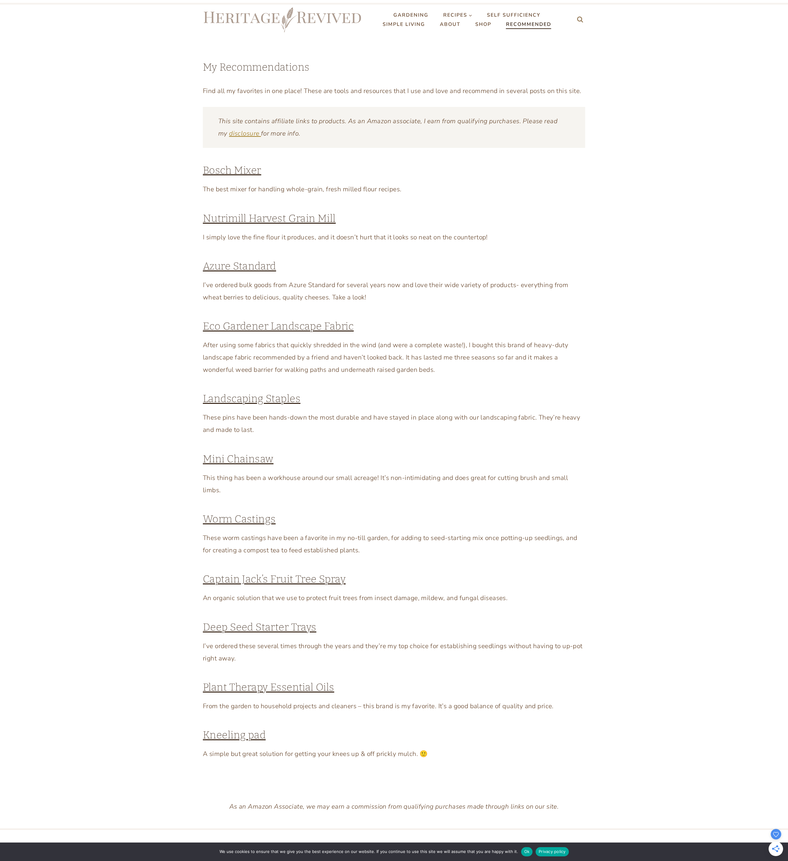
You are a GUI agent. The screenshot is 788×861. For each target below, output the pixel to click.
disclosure (245, 133)
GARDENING (410, 15)
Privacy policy (552, 851)
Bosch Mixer (232, 170)
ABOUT (450, 24)
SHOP (483, 24)
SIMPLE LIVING (404, 24)
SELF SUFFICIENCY (514, 15)
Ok (527, 851)
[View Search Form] (580, 20)
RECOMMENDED (528, 24)
